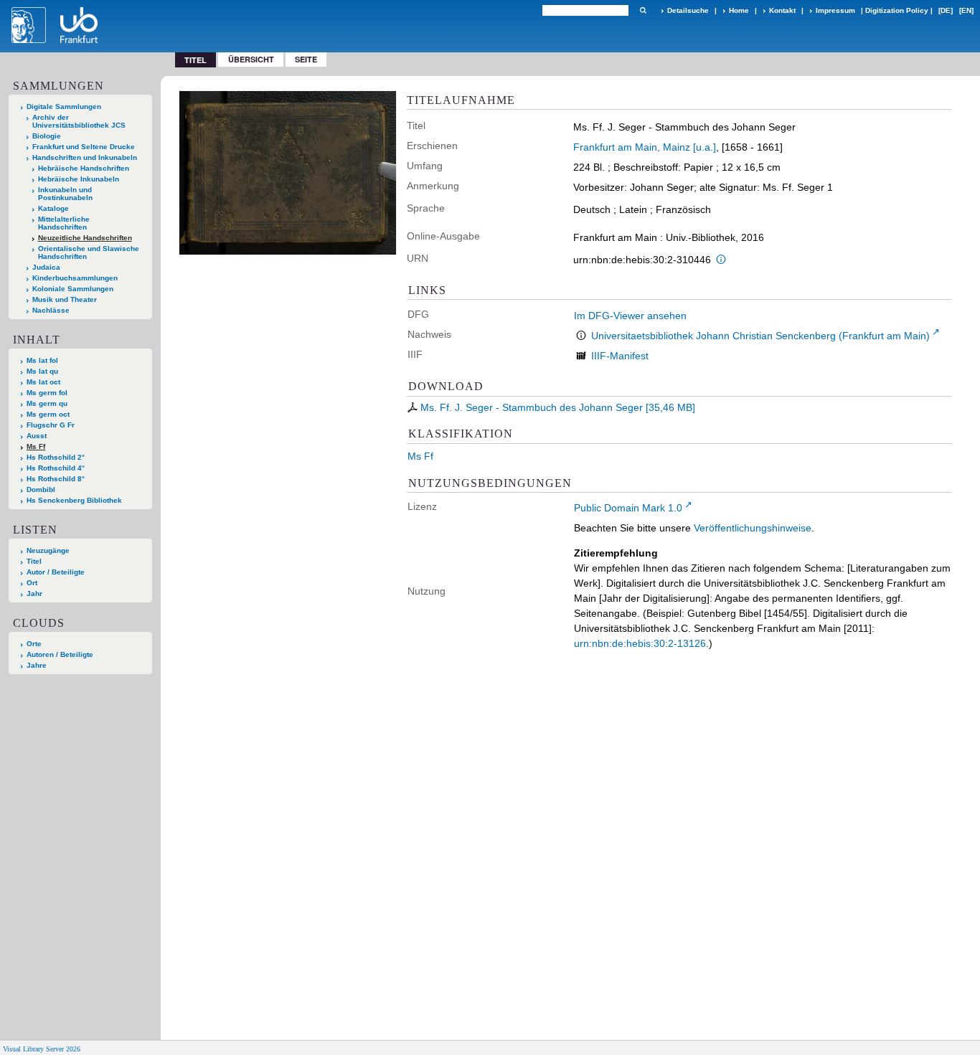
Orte (34, 644)
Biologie (46, 136)
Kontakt (782, 10)
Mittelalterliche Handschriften (64, 223)
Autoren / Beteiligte (60, 654)
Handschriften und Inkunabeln (84, 157)
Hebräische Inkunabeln (78, 179)
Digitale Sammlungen (64, 106)
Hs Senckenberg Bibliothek (74, 500)
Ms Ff (36, 446)
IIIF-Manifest (620, 355)
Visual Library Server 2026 (41, 1049)
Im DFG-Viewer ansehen (630, 315)
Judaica (46, 267)
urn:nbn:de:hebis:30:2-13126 (640, 643)
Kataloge (53, 208)
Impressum (835, 10)
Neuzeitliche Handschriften (85, 238)
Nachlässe (51, 310)
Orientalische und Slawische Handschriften (88, 252)
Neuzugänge (48, 550)
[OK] (643, 10)
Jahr (34, 593)
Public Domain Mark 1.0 (628, 508)
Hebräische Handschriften (83, 168)
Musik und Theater (64, 299)
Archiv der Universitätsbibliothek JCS (79, 121)
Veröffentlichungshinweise (752, 528)
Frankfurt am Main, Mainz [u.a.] (644, 147)
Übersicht (251, 59)
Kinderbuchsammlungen (75, 278)
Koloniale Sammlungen (72, 289)
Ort (32, 583)
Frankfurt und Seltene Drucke (83, 147)
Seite (306, 59)
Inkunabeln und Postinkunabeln (65, 194)
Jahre (37, 665)
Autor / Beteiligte (56, 572)
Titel (34, 561)
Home (739, 10)
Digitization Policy (896, 10)
